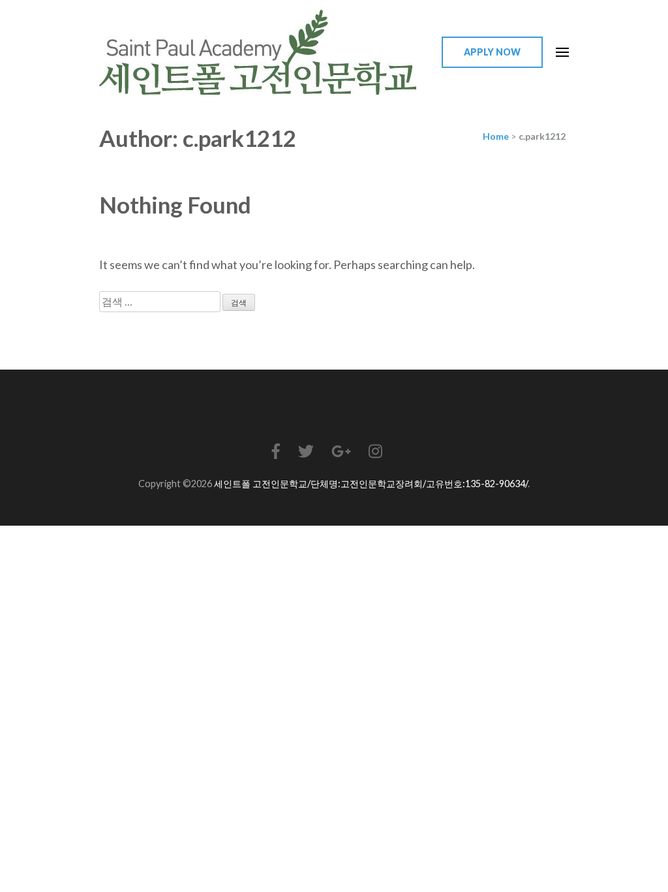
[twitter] (306, 450)
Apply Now (492, 51)
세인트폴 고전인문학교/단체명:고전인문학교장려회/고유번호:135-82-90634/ (371, 483)
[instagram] (375, 450)
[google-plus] (341, 450)
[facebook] (276, 450)
